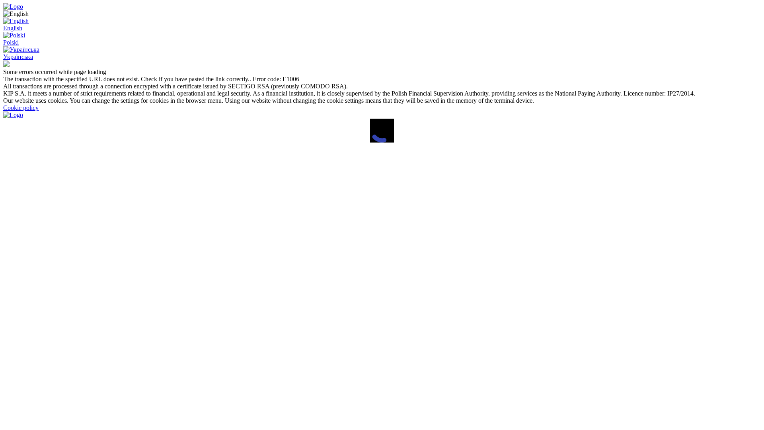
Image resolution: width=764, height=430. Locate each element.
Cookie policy (21, 107)
